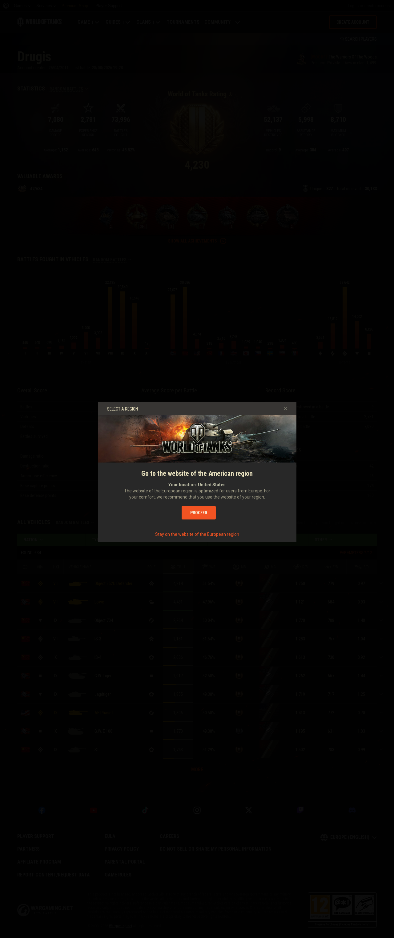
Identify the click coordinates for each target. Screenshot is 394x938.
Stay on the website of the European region (197, 534)
